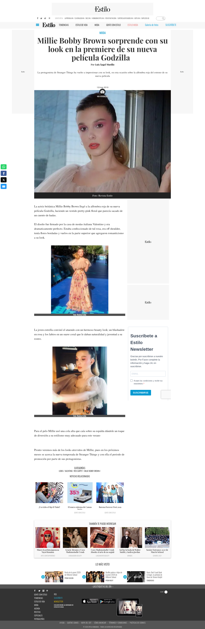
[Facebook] (37, 18)
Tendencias (150, 580)
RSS (55, 594)
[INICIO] (48, 24)
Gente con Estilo (79, 512)
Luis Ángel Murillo (104, 64)
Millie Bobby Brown (92, 470)
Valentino (68, 470)
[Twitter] (41, 18)
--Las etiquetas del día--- (103, 586)
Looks (61, 470)
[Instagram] (45, 18)
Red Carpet (78, 470)
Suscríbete (58, 598)
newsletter (58, 601)
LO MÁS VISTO (103, 564)
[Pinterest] (49, 18)
